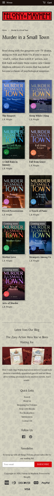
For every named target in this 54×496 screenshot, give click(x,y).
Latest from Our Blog (27, 330)
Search (27, 397)
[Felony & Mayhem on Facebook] (23, 437)
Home (4, 30)
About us (27, 401)
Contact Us (27, 420)
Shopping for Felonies (27, 405)
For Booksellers (27, 413)
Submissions (27, 416)
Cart (49, 2)
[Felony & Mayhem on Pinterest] (30, 437)
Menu (9, 2)
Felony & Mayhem (29, 473)
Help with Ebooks (27, 408)
